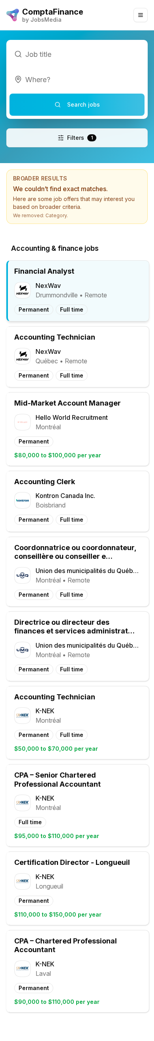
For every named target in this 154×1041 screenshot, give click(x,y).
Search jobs (83, 104)
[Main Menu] (140, 15)
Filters (80, 137)
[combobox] (77, 79)
